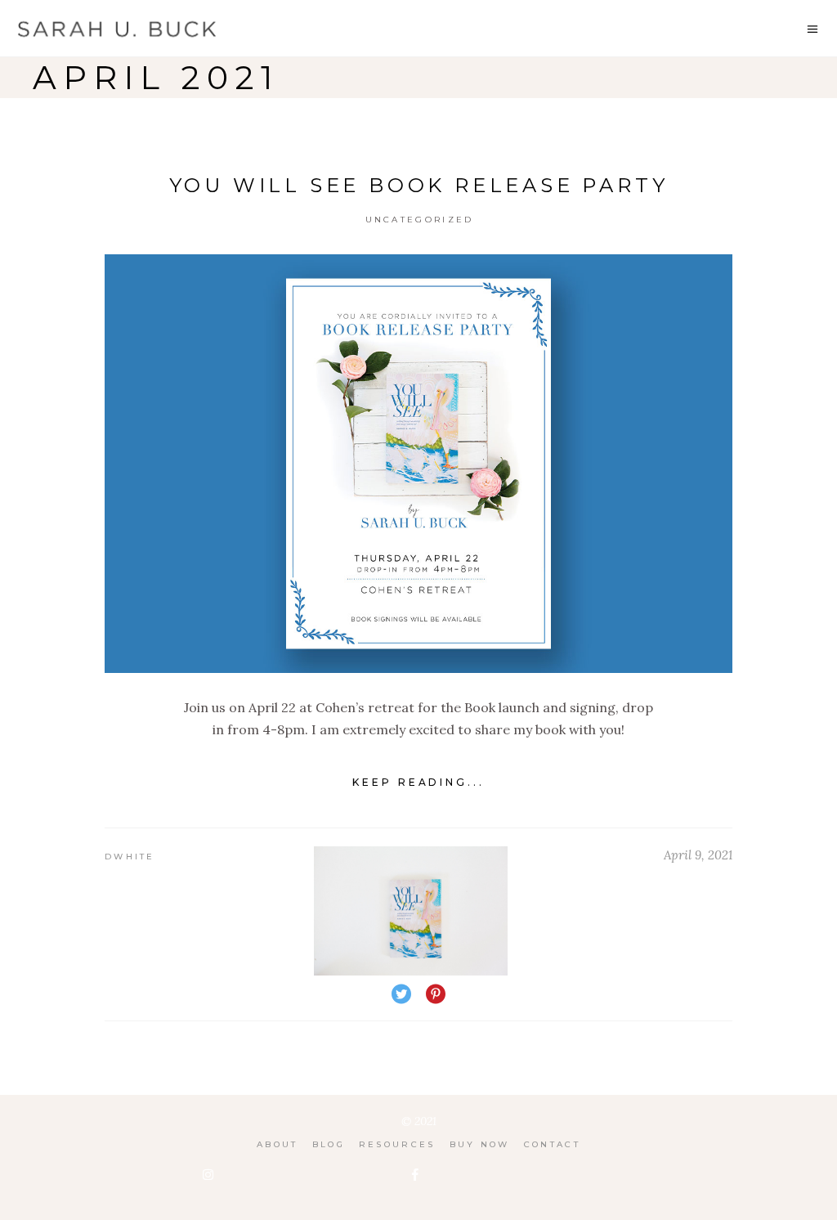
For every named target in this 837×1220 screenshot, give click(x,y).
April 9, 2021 (698, 855)
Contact (552, 1144)
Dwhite (130, 856)
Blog (328, 1144)
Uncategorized (419, 219)
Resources (397, 1144)
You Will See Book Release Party (419, 185)
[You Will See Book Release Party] (418, 463)
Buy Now (480, 1144)
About (277, 1144)
